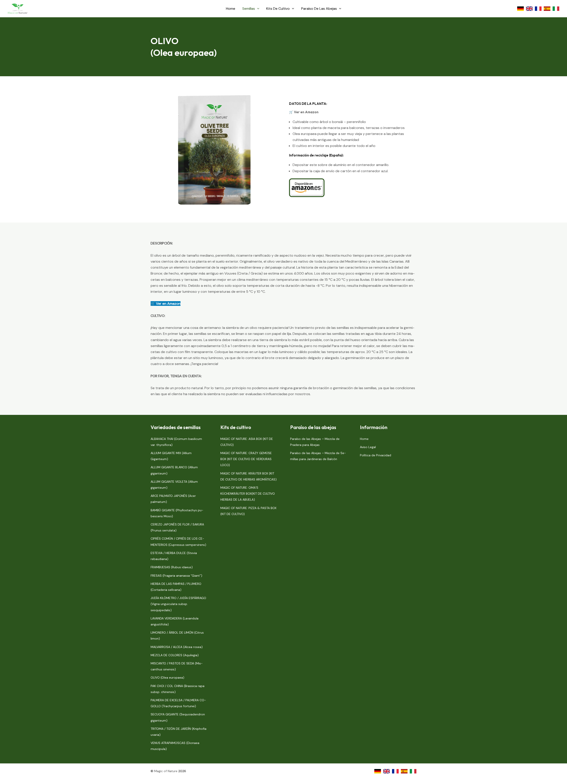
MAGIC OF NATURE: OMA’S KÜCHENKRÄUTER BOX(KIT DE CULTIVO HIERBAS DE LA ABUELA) (247, 494)
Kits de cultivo (278, 8)
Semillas (248, 8)
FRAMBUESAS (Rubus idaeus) (172, 567)
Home (230, 8)
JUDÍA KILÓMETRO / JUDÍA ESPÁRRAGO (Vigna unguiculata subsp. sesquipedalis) (178, 604)
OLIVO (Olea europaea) (167, 677)
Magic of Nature (165, 771)
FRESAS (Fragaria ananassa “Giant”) (176, 576)
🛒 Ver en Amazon (303, 112)
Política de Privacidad (375, 455)
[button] (257, 8)
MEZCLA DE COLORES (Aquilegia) (175, 655)
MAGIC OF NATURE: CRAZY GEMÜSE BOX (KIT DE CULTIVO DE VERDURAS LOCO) (246, 459)
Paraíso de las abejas (319, 8)
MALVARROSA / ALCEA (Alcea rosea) (177, 647)
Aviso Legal (368, 447)
